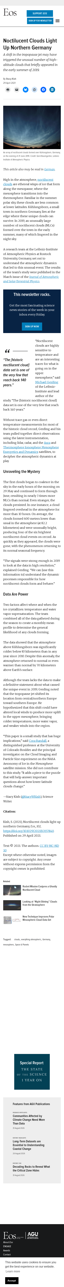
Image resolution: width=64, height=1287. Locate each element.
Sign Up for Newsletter (40, 20)
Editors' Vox (17, 1163)
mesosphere (8, 944)
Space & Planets (22, 944)
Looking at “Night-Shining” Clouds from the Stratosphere (40, 903)
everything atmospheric (31, 939)
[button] (32, 311)
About (8, 1242)
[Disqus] (32, 1001)
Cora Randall (37, 741)
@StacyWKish (31, 796)
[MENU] (58, 20)
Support (40, 13)
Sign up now (32, 326)
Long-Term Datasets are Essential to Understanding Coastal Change (28, 1145)
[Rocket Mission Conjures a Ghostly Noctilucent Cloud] (12, 891)
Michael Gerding (46, 382)
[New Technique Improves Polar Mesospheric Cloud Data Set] (12, 921)
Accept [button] (11, 1280)
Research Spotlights (20, 1113)
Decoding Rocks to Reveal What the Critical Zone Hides (31, 1168)
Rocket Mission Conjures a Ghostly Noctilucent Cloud (40, 888)
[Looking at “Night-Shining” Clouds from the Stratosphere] (12, 906)
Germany (46, 939)
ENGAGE (7, 1246)
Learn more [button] (13, 1271)
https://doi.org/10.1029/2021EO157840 (28, 831)
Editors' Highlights (19, 1138)
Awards (6, 1250)
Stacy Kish (11, 78)
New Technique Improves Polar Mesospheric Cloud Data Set (38, 918)
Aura (47, 442)
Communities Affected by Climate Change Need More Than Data (29, 1119)
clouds (17, 939)
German (49, 169)
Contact (7, 1254)
